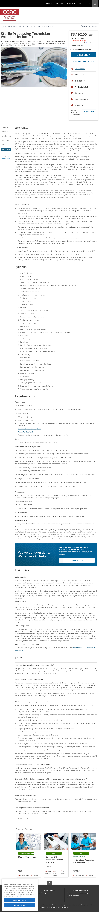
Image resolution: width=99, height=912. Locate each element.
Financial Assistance (73, 895)
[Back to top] (49, 890)
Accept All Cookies (19, 900)
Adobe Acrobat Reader (26, 432)
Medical (21, 26)
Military (69, 893)
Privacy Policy (64, 907)
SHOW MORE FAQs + (22, 818)
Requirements (7, 136)
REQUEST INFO (89, 112)
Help (68, 897)
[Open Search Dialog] (95, 3)
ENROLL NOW (83, 54)
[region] (20, 895)
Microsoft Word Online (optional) (30, 429)
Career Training (41, 893)
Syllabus (5, 132)
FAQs (3, 144)
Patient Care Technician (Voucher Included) (83, 861)
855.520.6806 (5, 159)
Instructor (5, 140)
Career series (80, 69)
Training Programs (12, 26)
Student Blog (84, 893)
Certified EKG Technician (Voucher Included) (54, 859)
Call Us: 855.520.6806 (89, 26)
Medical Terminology (27, 857)
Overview (5, 127)
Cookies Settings (19, 905)
